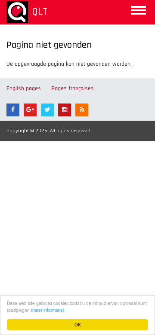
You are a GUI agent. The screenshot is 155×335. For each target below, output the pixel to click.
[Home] (17, 12)
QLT (39, 11)
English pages (23, 88)
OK (77, 324)
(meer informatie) (47, 310)
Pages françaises (72, 88)
